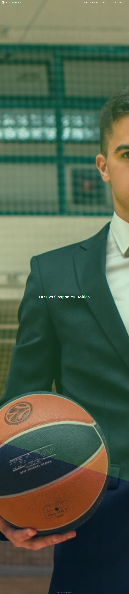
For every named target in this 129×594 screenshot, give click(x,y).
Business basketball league (14, 2)
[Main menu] (126, 2)
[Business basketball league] (3, 2)
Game (61, 592)
